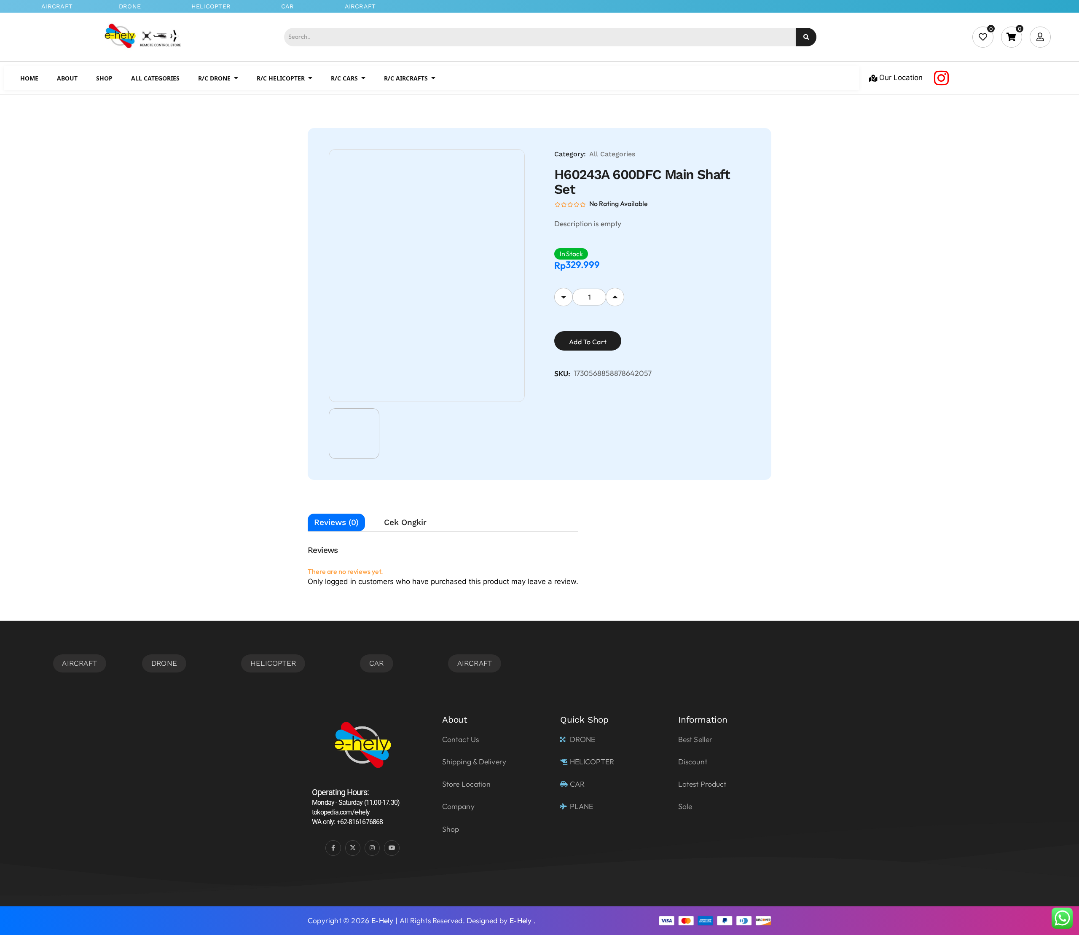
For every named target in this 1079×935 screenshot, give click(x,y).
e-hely (382, 920)
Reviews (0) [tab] (336, 522)
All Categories (612, 154)
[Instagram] (941, 78)
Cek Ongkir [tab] (405, 522)
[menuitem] (29, 78)
